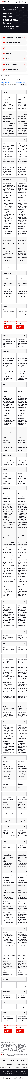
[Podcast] (24, 1060)
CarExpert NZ (24, 1067)
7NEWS (17, 1067)
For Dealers (3, 1067)
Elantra (19, 7)
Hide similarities (7, 1077)
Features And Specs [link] (11, 9)
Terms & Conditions (15, 1071)
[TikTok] (14, 1060)
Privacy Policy (6, 1071)
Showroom (9, 7)
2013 (23, 7)
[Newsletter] (16, 2)
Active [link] (4, 9)
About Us (2, 1064)
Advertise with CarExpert (21, 1064)
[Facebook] (7, 1060)
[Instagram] (11, 1060)
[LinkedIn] (21, 1060)
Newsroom (10, 1064)
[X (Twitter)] (17, 1060)
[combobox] (14, 13)
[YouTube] (4, 1060)
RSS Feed (23, 1071)
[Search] (19, 2)
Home (4, 7)
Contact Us (11, 1067)
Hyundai (14, 7)
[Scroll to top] (2, 84)
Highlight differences (20, 1077)
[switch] (2, 1078)
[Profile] (22, 2)
